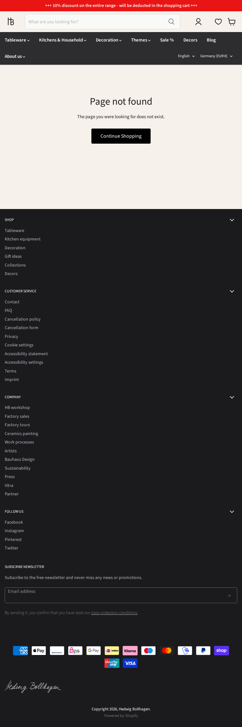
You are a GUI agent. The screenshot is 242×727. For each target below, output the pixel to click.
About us (14, 56)
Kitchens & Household (61, 40)
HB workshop (17, 408)
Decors (190, 40)
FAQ (8, 310)
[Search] (171, 21)
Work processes (19, 442)
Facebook (14, 522)
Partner (12, 494)
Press (10, 477)
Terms (10, 371)
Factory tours (17, 425)
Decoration (107, 40)
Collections (15, 265)
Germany (214, 56)
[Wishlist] (218, 22)
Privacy (11, 336)
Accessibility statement (26, 354)
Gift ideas (13, 256)
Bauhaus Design (20, 459)
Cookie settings (19, 345)
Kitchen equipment (23, 239)
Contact (12, 302)
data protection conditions (114, 613)
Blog (211, 40)
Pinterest (13, 540)
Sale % (167, 40)
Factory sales (17, 416)
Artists (11, 451)
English (184, 56)
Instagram (14, 531)
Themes (139, 40)
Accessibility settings (24, 362)
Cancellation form (21, 328)
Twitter (11, 548)
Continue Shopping (121, 136)
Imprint (12, 380)
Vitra (9, 485)
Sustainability (18, 468)
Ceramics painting (21, 434)
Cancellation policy (23, 319)
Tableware (16, 40)
